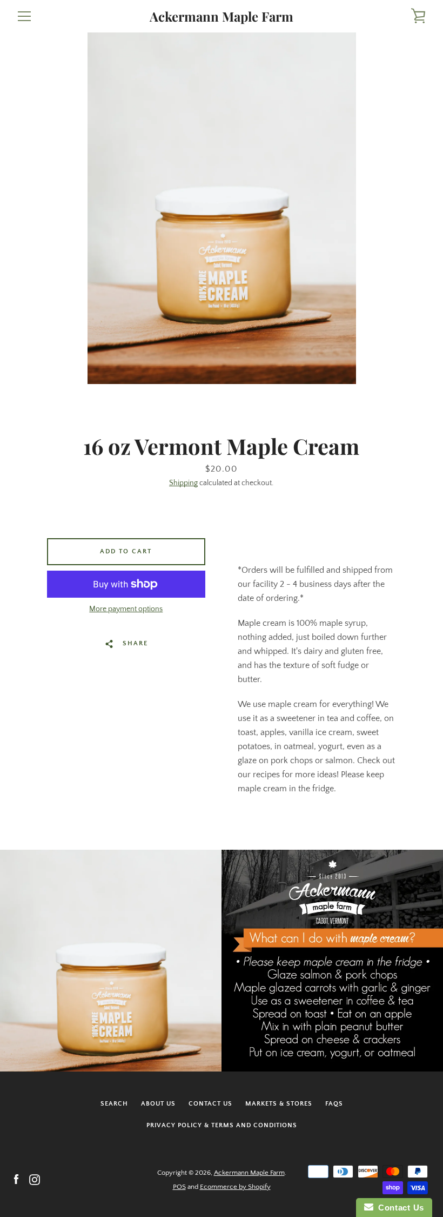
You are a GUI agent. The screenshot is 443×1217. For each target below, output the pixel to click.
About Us (158, 1103)
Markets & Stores (278, 1103)
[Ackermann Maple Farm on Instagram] (34, 1179)
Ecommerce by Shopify (235, 1186)
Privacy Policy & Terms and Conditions (221, 1125)
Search (114, 1103)
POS (179, 1186)
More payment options (126, 609)
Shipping (183, 483)
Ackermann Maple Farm (221, 16)
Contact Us (210, 1103)
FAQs (334, 1103)
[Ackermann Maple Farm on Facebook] (16, 1179)
